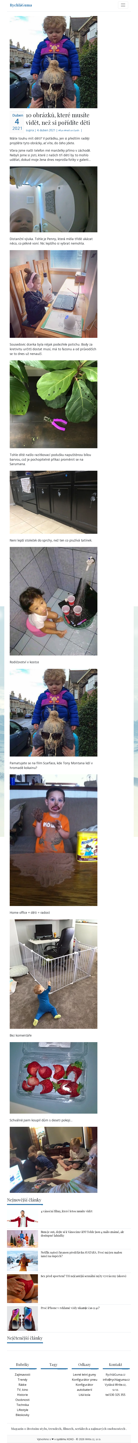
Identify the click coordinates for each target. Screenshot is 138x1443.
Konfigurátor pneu (84, 1380)
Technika (22, 1405)
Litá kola (84, 1395)
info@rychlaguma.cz (116, 1380)
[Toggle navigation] (123, 5)
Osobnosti (22, 1400)
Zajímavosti (22, 1375)
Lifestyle (22, 1410)
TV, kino (22, 1390)
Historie (22, 1395)
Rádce (22, 1385)
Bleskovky (22, 1415)
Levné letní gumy (84, 1375)
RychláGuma (21, 5)
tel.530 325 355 (115, 1395)
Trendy (22, 1380)
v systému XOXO (64, 1439)
